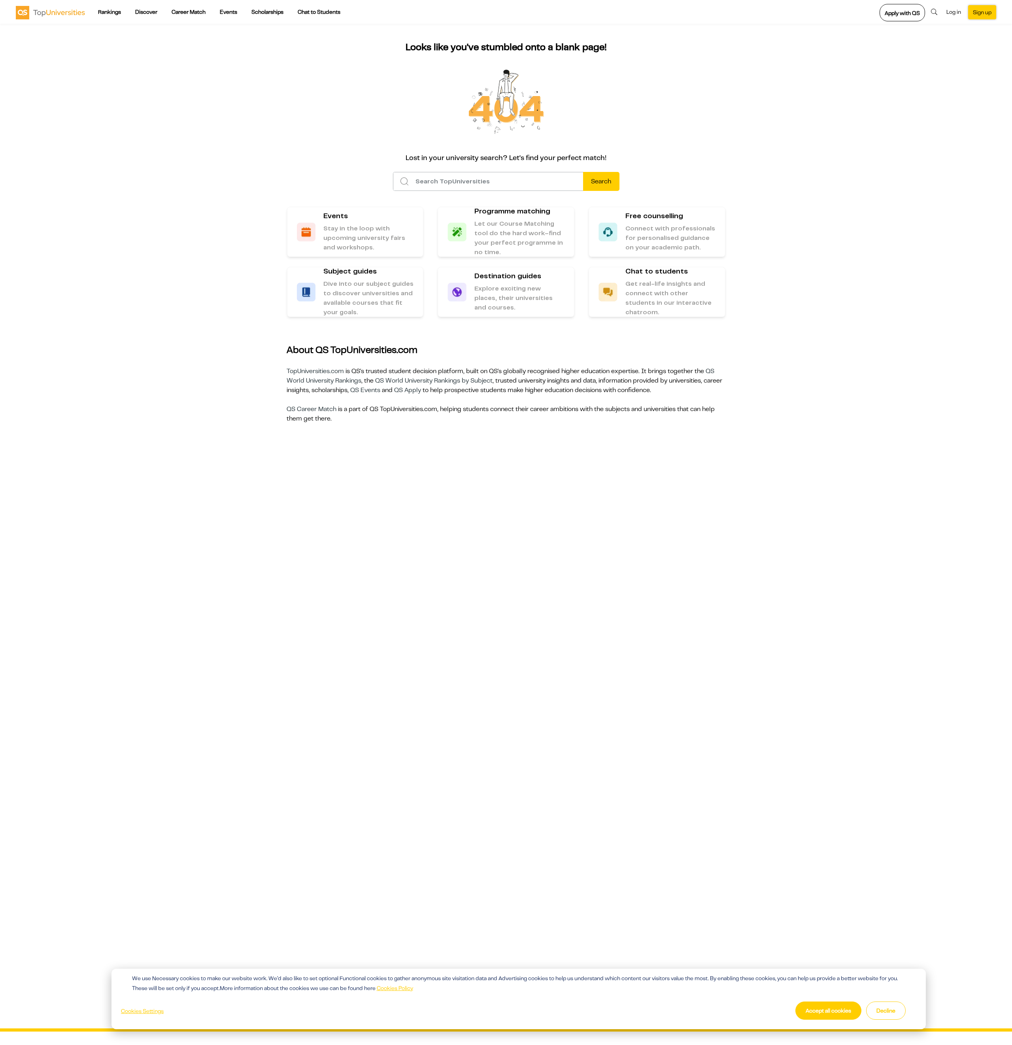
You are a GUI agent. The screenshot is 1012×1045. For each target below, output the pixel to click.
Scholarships (267, 11)
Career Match (189, 11)
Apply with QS (902, 13)
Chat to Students (319, 11)
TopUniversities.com (315, 371)
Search (601, 181)
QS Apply (407, 390)
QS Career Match (311, 409)
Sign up (982, 12)
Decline (885, 1010)
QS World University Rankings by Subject (434, 381)
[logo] (50, 12)
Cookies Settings (142, 1011)
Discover (146, 11)
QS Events (365, 390)
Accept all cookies (828, 1010)
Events (228, 11)
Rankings (109, 11)
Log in (953, 11)
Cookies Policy (395, 988)
